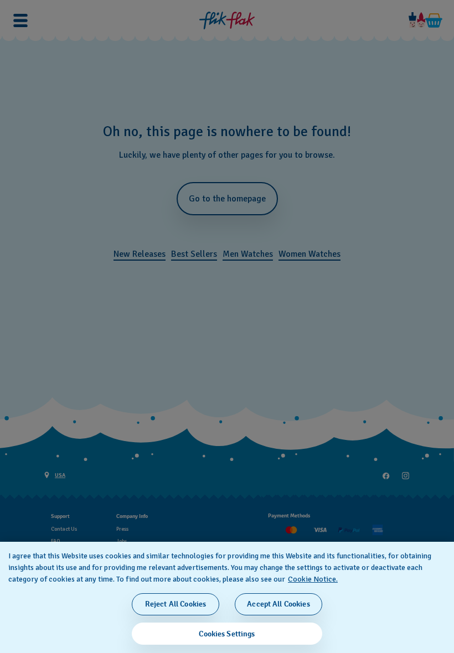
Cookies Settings (227, 634)
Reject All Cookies (176, 604)
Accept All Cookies (278, 604)
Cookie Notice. (313, 579)
